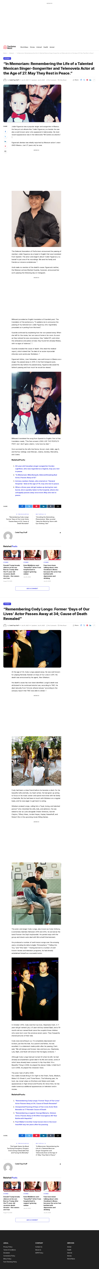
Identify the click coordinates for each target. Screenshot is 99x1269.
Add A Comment (32, 588)
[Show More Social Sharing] (94, 80)
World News (24, 47)
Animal (52, 47)
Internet (39, 47)
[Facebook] (5, 132)
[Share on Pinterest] (87, 80)
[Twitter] (5, 136)
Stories (32, 47)
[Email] (5, 151)
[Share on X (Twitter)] (84, 80)
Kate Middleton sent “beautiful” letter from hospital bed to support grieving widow (32, 569)
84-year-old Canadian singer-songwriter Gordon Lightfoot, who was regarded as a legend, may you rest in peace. (37, 468)
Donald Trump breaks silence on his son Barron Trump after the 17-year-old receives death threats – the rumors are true (11, 571)
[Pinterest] (5, 146)
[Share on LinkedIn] (90, 80)
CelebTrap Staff (14, 80)
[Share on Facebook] (81, 80)
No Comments (52, 80)
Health (46, 47)
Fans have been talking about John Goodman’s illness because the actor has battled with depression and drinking (52, 571)
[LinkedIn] (5, 141)
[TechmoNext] (9, 47)
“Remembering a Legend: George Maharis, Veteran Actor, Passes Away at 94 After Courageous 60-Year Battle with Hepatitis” (36, 1115)
